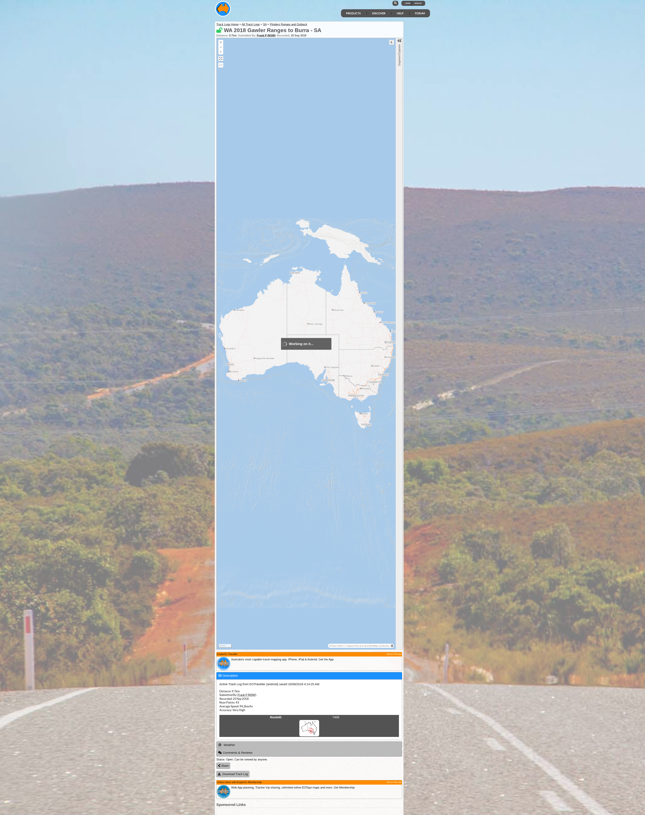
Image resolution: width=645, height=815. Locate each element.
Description (230, 675)
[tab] (309, 676)
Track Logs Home (227, 24)
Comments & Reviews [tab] (237, 752)
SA (265, 24)
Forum (420, 13)
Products (353, 13)
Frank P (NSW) (266, 35)
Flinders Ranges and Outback (288, 24)
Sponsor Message (394, 654)
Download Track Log (235, 774)
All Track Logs (251, 24)
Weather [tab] (229, 745)
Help (400, 13)
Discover (378, 13)
